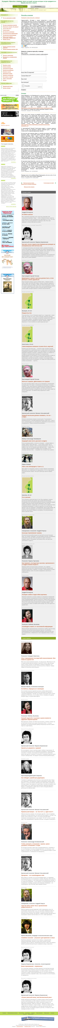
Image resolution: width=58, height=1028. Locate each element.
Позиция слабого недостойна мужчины (34, 594)
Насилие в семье (24, 822)
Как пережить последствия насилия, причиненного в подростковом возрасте (38, 563)
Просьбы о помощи (27, 15)
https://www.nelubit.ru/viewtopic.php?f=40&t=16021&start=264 (36, 108)
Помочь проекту (5, 125)
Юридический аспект (8, 86)
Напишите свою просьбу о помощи (30, 17)
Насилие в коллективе (8, 75)
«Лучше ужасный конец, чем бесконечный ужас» (36, 997)
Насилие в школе (24, 699)
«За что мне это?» (24, 791)
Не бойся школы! (27, 214)
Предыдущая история (28, 183)
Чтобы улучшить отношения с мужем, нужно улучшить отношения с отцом (35, 844)
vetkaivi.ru (40, 1025)
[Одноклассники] (23, 46)
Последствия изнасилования (26, 641)
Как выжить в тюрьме (8, 76)
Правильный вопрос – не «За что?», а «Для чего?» (37, 811)
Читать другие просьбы (11, 206)
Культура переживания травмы (32, 533)
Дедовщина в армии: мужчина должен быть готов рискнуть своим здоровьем (38, 278)
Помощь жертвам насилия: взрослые (9, 47)
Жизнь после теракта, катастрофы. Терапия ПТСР (32, 225)
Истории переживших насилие (28, 291)
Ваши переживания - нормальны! (31, 966)
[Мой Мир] (25, 46)
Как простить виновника (26, 854)
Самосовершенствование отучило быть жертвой (37, 346)
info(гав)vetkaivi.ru (20, 1026)
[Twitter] (22, 46)
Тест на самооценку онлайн (9, 17)
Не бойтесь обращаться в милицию (32, 689)
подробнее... (13, 162)
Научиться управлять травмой (31, 748)
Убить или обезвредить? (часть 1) (32, 466)
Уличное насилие (25, 453)
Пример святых (6, 39)
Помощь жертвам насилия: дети (28, 543)
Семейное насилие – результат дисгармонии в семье (38, 937)
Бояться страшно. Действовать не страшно (36, 381)
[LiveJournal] (26, 46)
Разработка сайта (27, 1026)
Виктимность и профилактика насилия (28, 978)
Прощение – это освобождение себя (32, 875)
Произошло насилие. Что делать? (27, 670)
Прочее (4, 80)
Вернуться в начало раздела (28, 184)
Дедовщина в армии (25, 758)
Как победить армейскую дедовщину (33, 778)
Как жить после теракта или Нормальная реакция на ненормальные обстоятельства (38, 245)
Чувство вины (24, 887)
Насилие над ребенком (8, 70)
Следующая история (49, 183)
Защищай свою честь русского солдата (34, 441)
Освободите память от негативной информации (37, 626)
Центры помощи (7, 88)
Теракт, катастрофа (7, 78)
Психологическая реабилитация (27, 729)
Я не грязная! (26, 497)
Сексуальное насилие (8, 68)
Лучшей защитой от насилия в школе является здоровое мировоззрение (36, 718)
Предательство (27, 313)
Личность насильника (8, 55)
